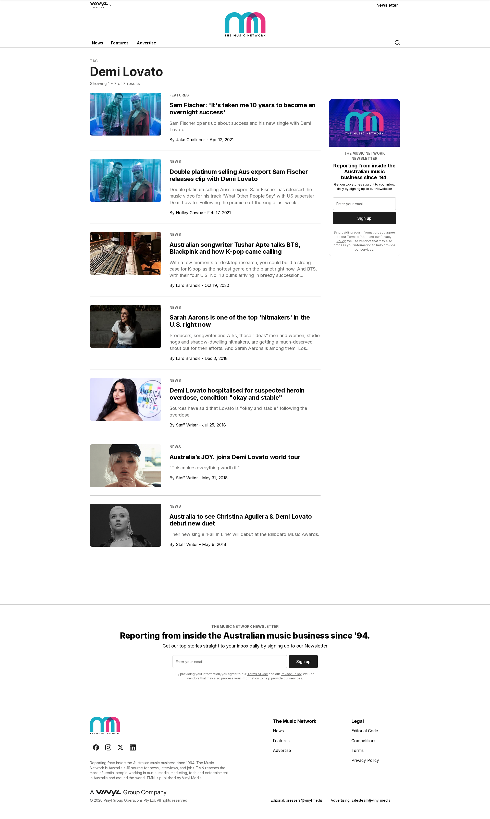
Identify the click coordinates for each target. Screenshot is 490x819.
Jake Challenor (190, 139)
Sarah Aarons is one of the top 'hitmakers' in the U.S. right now (239, 321)
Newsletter (387, 5)
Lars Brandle (188, 285)
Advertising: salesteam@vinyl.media (360, 800)
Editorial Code (364, 730)
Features (120, 42)
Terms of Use (357, 237)
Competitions (363, 740)
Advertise (146, 42)
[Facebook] (96, 747)
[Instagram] (108, 747)
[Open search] (397, 43)
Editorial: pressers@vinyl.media (297, 800)
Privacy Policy (291, 674)
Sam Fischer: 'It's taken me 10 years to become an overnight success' (242, 108)
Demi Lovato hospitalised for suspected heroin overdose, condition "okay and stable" (237, 394)
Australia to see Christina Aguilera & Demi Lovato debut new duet (240, 520)
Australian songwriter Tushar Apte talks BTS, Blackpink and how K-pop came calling (234, 248)
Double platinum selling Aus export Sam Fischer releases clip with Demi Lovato (238, 175)
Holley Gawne (189, 212)
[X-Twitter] (120, 747)
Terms (357, 750)
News (97, 42)
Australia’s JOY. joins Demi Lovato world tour (234, 457)
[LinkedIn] (133, 747)
